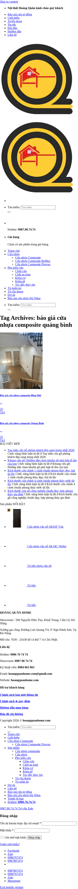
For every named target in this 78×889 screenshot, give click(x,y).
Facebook (13, 850)
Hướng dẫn (14, 31)
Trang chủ (14, 250)
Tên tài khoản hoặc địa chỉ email (20, 823)
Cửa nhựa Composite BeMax (32, 261)
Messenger (14, 880)
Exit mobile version (11, 887)
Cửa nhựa (14, 254)
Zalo (10, 854)
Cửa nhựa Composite (28, 257)
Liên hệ (12, 34)
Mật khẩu (7, 830)
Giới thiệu (14, 17)
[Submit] (9, 212)
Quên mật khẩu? (10, 844)
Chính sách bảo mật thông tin (19, 694)
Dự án (11, 294)
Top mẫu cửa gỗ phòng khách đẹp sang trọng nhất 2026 (41, 450)
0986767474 (15, 857)
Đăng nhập (34, 837)
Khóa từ (20, 281)
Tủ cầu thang (15, 291)
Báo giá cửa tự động (20, 14)
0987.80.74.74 (9, 808)
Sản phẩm (14, 747)
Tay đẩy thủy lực (25, 284)
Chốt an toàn (22, 274)
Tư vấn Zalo (25, 808)
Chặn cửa (21, 271)
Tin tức (12, 24)
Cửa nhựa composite (27, 751)
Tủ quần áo (14, 288)
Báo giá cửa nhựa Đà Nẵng (24, 298)
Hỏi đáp (12, 28)
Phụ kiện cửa (15, 267)
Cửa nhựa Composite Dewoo (32, 264)
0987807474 (15, 860)
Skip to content (9, 1)
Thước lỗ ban (16, 798)
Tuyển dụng (15, 21)
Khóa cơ (20, 277)
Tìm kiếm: (14, 207)
